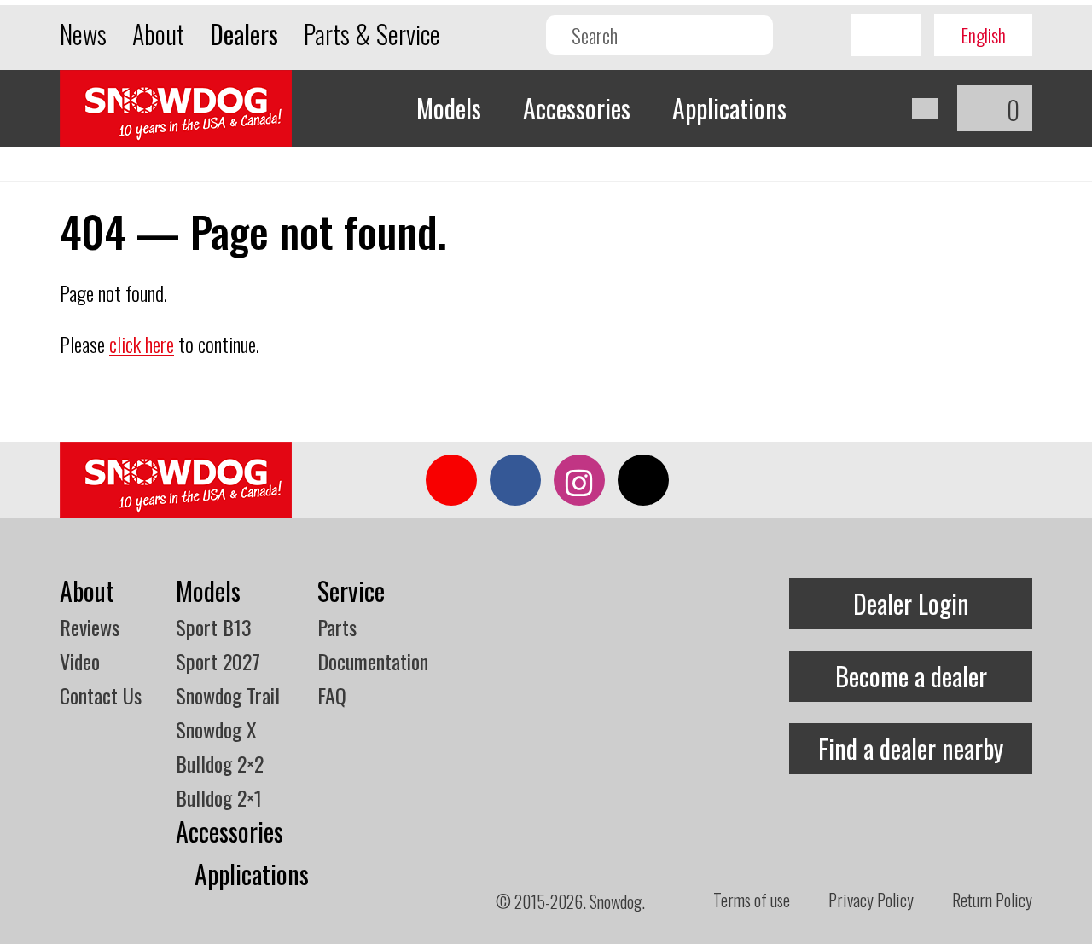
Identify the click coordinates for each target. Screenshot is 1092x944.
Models (448, 108)
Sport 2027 (218, 661)
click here (141, 343)
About (158, 33)
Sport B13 (214, 626)
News (83, 33)
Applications (729, 108)
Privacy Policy (871, 899)
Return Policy (992, 899)
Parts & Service (372, 33)
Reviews (89, 626)
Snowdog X (216, 729)
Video (80, 661)
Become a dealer (911, 676)
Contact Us (101, 695)
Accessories (576, 108)
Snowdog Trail (228, 695)
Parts (337, 626)
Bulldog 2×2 (220, 763)
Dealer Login (911, 603)
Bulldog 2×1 (219, 797)
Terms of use (751, 899)
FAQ (331, 695)
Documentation (372, 661)
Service (351, 590)
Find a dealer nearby (910, 748)
